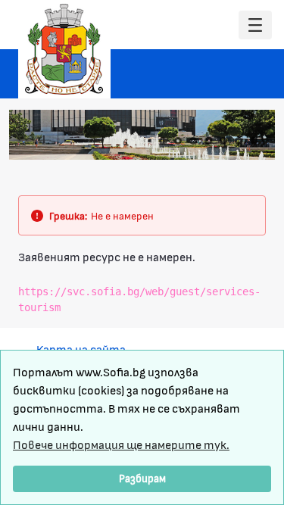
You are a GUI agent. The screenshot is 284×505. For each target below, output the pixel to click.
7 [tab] (253, 141)
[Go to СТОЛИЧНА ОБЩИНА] (64, 49)
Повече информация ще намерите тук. (121, 444)
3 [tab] (193, 141)
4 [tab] (208, 141)
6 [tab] (238, 141)
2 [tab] (178, 141)
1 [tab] (163, 141)
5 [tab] (223, 141)
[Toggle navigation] (255, 25)
